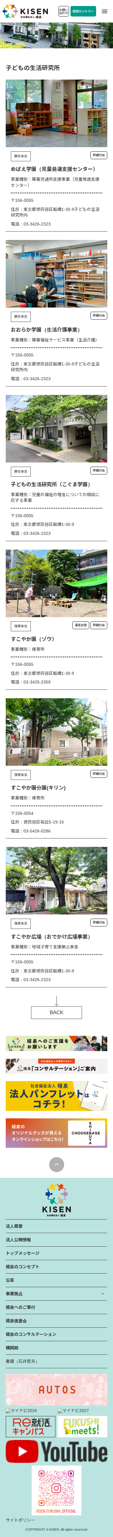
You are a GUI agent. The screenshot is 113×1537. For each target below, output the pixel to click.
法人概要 (14, 1226)
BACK (56, 1012)
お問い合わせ (63, 11)
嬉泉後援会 (16, 1320)
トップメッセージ (22, 1253)
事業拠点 (14, 1293)
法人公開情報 (18, 1239)
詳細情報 (99, 155)
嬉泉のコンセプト (22, 1266)
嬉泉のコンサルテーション (31, 1334)
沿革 (10, 1280)
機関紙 (12, 1347)
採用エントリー (83, 11)
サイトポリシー (20, 1520)
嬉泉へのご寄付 (20, 1307)
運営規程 (81, 625)
